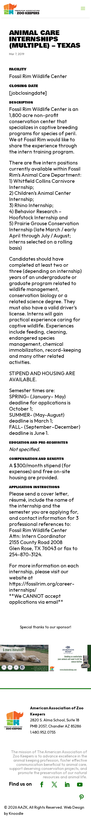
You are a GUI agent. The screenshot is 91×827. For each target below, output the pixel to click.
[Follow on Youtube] (79, 784)
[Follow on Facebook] (41, 784)
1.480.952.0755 (42, 732)
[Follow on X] (54, 784)
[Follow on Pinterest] (81, 797)
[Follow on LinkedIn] (67, 784)
